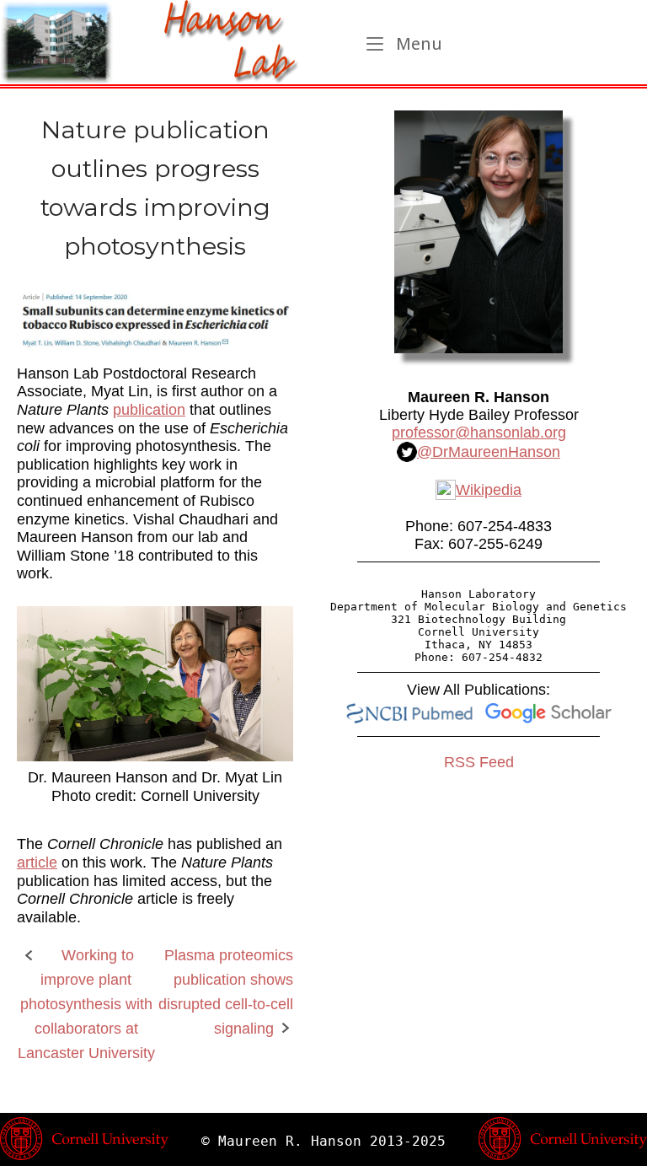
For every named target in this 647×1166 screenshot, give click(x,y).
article (37, 862)
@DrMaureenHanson (488, 451)
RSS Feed (479, 762)
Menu (417, 43)
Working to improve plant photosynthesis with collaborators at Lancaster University (86, 1004)
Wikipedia (488, 489)
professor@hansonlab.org (479, 432)
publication (149, 409)
